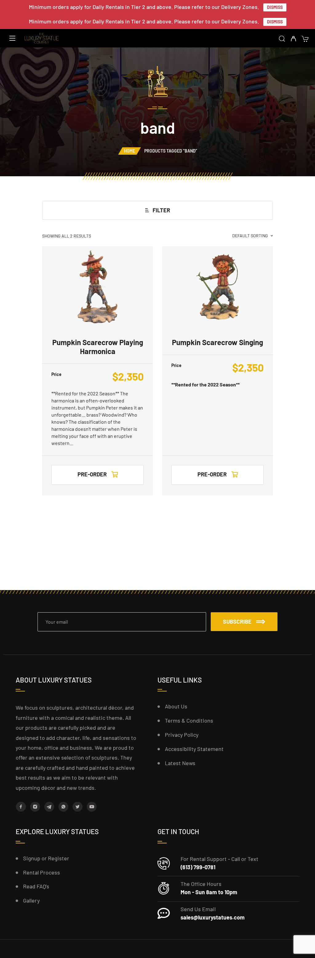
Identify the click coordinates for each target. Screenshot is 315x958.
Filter (161, 210)
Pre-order (92, 474)
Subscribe (237, 621)
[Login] (293, 39)
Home (129, 150)
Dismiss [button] (275, 7)
